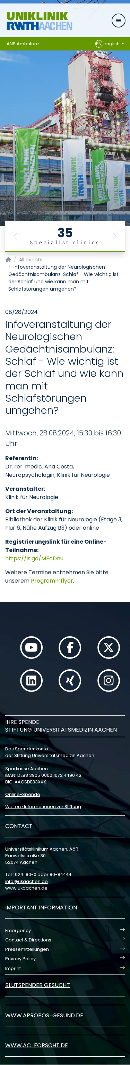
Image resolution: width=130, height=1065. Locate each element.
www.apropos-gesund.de (44, 1015)
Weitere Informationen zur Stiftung (43, 807)
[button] (15, 236)
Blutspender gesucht (37, 985)
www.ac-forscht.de (36, 1045)
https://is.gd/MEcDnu (34, 558)
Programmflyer (52, 581)
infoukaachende (26, 881)
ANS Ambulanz (23, 43)
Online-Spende (22, 794)
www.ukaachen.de (26, 888)
